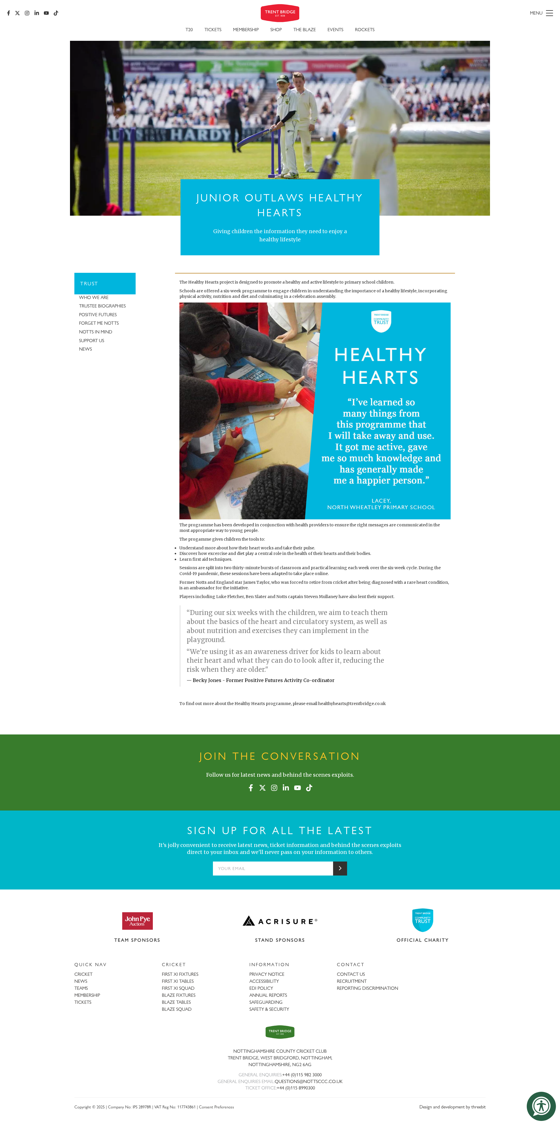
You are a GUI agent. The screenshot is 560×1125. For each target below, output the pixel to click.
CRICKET (83, 974)
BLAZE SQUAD (177, 1009)
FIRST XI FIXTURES (180, 974)
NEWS (80, 981)
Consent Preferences (216, 1106)
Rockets (364, 29)
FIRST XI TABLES (178, 981)
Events (335, 29)
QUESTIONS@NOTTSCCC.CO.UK (309, 1081)
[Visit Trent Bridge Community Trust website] (423, 920)
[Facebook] (9, 13)
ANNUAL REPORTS (268, 995)
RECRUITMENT (352, 981)
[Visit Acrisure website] (280, 920)
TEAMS (81, 988)
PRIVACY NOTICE (266, 974)
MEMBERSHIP (87, 995)
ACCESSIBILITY (264, 981)
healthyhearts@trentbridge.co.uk (352, 703)
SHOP (276, 29)
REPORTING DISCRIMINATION (367, 988)
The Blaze (304, 29)
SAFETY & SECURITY (269, 1009)
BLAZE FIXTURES (178, 995)
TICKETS (82, 1002)
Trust (89, 283)
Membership (246, 29)
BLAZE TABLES (176, 1002)
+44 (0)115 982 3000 (302, 1074)
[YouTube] (46, 13)
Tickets (212, 29)
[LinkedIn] (36, 13)
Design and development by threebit (452, 1107)
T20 (189, 29)
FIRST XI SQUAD (178, 988)
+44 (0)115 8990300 (296, 1088)
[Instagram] (27, 13)
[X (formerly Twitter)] (17, 13)
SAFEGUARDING (266, 1002)
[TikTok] (56, 13)
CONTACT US (351, 974)
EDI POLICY (261, 988)
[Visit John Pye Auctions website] (137, 920)
